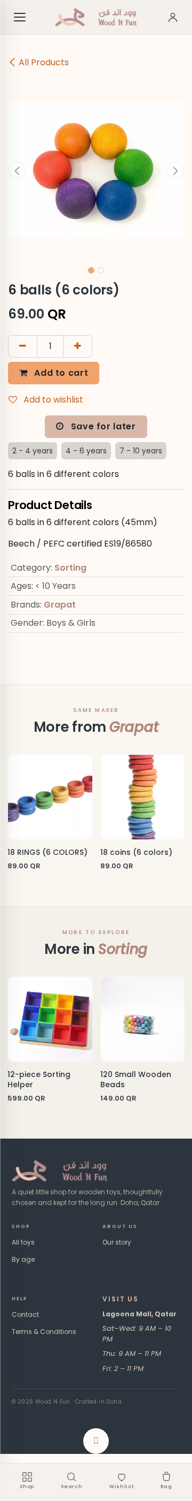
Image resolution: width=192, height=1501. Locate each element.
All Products (44, 62)
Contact (25, 1314)
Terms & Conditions (44, 1331)
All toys (23, 1242)
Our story (116, 1242)
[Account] (172, 17)
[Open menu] (20, 17)
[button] (17, 170)
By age (23, 1259)
